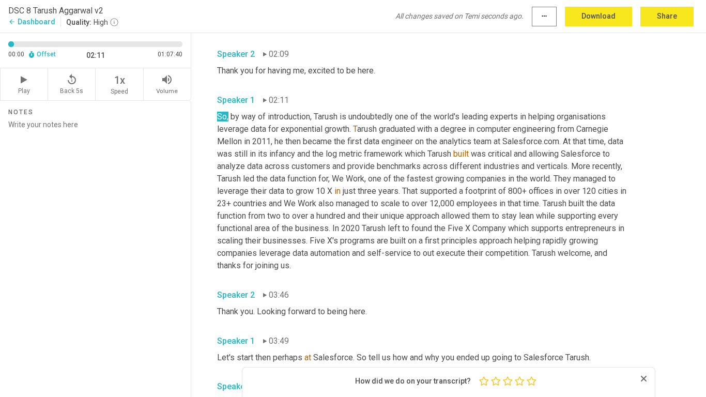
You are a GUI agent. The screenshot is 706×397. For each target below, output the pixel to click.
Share (667, 16)
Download (598, 16)
